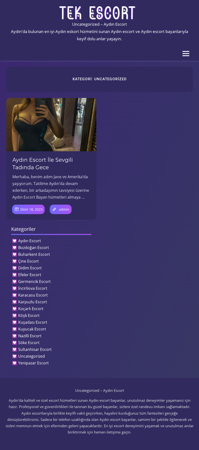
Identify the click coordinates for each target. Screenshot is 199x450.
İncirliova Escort (32, 288)
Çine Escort (28, 261)
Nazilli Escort (29, 335)
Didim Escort (30, 268)
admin (64, 209)
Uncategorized (31, 356)
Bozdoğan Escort (33, 247)
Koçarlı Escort (30, 308)
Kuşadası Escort (32, 322)
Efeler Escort (29, 274)
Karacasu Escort (33, 295)
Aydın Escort (29, 240)
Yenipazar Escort (33, 363)
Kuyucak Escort (32, 329)
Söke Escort (29, 342)
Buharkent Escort (34, 254)
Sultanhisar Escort (35, 349)
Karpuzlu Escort (32, 302)
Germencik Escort (34, 281)
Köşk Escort (29, 315)
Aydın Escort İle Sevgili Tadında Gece (42, 164)
